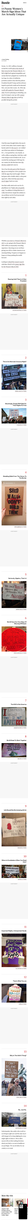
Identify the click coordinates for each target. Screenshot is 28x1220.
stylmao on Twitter (22, 879)
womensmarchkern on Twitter (19, 310)
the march (15, 148)
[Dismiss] (25, 1205)
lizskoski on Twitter (22, 847)
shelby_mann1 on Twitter (20, 391)
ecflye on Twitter (22, 1004)
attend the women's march (16, 262)
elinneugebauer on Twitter (20, 526)
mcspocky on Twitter (21, 424)
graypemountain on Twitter (20, 727)
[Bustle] (6, 2)
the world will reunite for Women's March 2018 (13, 90)
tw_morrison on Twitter (21, 968)
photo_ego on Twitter (21, 1097)
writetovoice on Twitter (21, 609)
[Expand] (20, 1205)
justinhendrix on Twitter (21, 1128)
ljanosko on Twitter (22, 758)
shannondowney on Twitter (20, 653)
